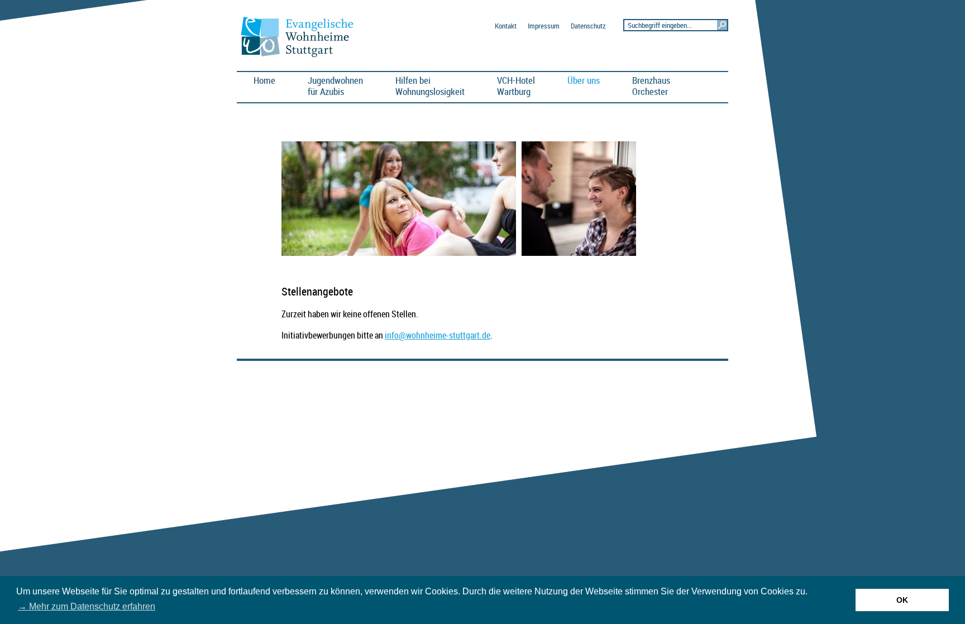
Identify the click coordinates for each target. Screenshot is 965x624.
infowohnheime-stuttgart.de (437, 335)
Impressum (544, 26)
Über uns (583, 80)
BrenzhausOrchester (651, 86)
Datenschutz (588, 26)
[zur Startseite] (302, 56)
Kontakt (506, 26)
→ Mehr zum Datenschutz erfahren (86, 606)
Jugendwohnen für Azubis (335, 86)
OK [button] (902, 600)
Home (264, 80)
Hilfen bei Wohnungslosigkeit (430, 86)
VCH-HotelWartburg (516, 86)
